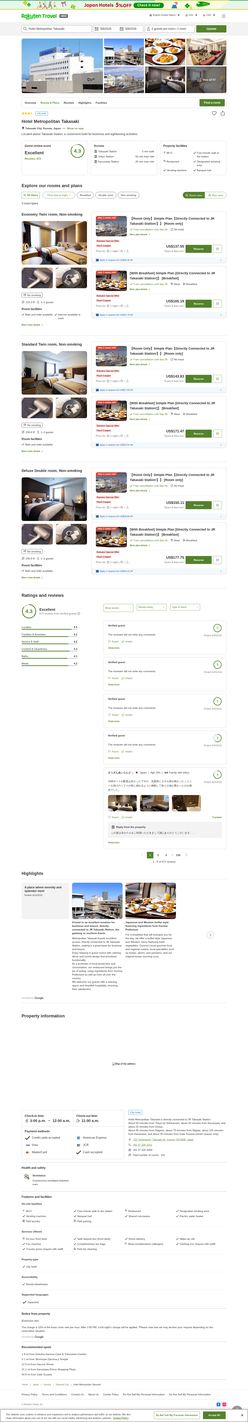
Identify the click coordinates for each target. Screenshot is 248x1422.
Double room (105, 195)
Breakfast (85, 195)
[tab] (194, 195)
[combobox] (57, 28)
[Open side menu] (223, 16)
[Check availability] (217, 249)
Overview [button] (30, 102)
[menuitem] (165, 15)
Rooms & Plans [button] (49, 102)
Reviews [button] (69, 102)
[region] (124, 1415)
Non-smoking (128, 195)
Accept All (214, 1415)
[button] (39, 16)
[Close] (242, 1415)
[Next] (210, 935)
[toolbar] (118, 28)
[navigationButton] (142, 855)
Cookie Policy (121, 1418)
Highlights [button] (84, 102)
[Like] (214, 113)
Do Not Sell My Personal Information (190, 1394)
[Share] (222, 113)
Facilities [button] (101, 102)
